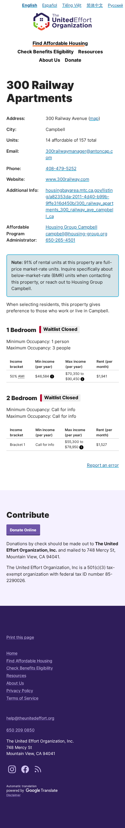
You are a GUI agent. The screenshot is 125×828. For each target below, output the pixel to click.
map (94, 118)
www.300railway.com (67, 179)
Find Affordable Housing (60, 43)
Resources (90, 51)
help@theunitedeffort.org (30, 718)
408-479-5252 (61, 168)
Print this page (20, 637)
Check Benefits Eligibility (45, 51)
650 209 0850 (20, 729)
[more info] (52, 376)
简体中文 (95, 5)
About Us (49, 60)
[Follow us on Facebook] (26, 771)
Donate (73, 60)
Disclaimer (13, 795)
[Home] (62, 21)
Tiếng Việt (71, 5)
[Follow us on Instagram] (12, 771)
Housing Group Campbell (71, 227)
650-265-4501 (60, 240)
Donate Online (23, 530)
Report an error (103, 465)
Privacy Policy (19, 690)
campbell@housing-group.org (76, 233)
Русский (115, 5)
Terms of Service (22, 698)
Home (11, 653)
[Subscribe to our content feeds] (38, 771)
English (29, 5)
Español (49, 5)
